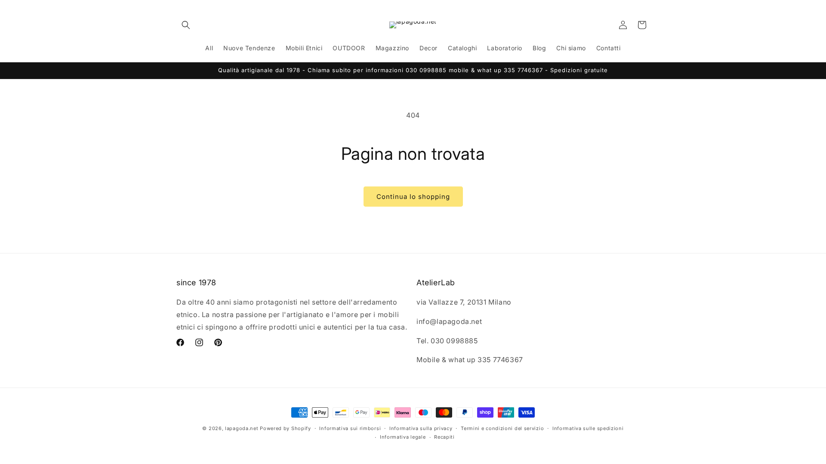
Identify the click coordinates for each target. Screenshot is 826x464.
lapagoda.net (241, 428)
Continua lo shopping (413, 196)
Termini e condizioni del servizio (502, 428)
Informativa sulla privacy (421, 428)
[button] (185, 24)
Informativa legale (403, 437)
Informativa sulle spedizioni (588, 428)
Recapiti (444, 437)
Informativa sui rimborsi (350, 428)
